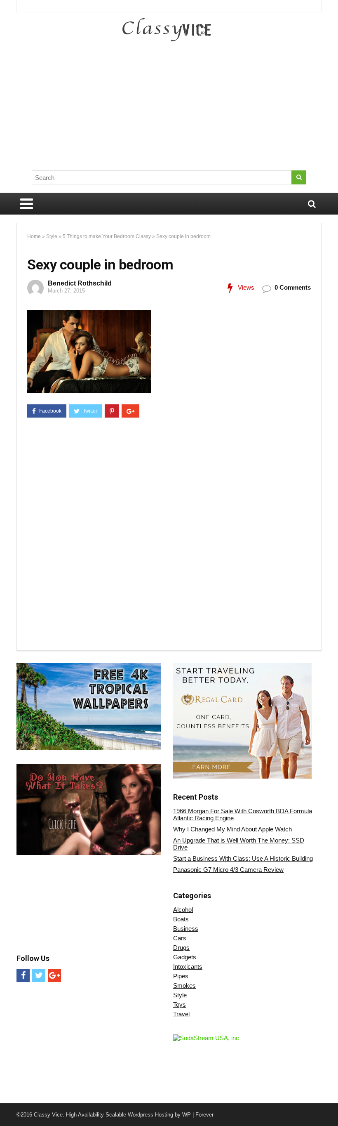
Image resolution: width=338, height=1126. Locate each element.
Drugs (181, 947)
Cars (179, 938)
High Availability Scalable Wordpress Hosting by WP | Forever (140, 1115)
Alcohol (183, 909)
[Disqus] (169, 535)
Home (34, 236)
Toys (179, 1004)
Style (51, 236)
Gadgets (184, 957)
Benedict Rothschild (80, 283)
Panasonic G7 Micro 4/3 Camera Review (228, 869)
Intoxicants (187, 966)
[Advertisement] (205, 105)
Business (185, 928)
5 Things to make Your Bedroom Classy (107, 236)
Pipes (180, 976)
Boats (181, 919)
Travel (181, 1013)
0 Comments (293, 287)
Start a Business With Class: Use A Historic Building (243, 858)
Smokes (184, 985)
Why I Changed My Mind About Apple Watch (232, 829)
